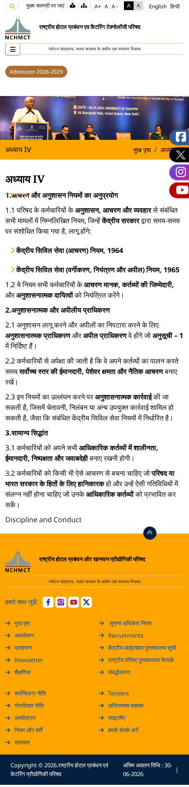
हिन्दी (175, 6)
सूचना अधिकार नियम (130, 623)
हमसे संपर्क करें (123, 730)
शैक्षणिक (23, 672)
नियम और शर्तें (28, 730)
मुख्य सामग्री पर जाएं (45, 5)
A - (115, 6)
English (158, 6)
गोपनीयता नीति (29, 705)
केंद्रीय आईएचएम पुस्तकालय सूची (142, 648)
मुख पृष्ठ (142, 150)
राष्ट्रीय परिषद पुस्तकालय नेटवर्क (141, 660)
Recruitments (125, 635)
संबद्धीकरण (119, 672)
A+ (97, 6)
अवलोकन (24, 635)
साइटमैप (116, 718)
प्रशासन (23, 648)
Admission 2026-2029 (36, 71)
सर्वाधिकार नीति (30, 693)
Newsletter (29, 660)
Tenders (118, 693)
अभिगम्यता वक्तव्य (125, 705)
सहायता (22, 742)
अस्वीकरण (25, 718)
